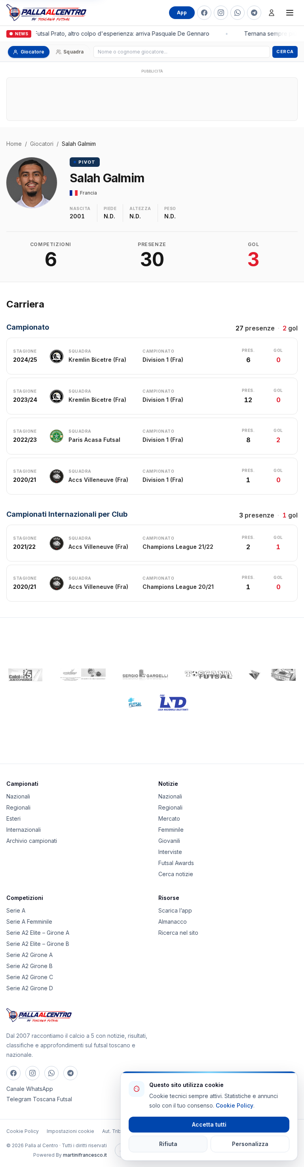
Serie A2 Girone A (29, 954)
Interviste (170, 851)
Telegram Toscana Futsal (39, 1099)
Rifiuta (168, 1143)
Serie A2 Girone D (29, 988)
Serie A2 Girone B (29, 966)
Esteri (13, 818)
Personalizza (250, 1143)
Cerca (285, 51)
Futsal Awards (176, 862)
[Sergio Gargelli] (145, 674)
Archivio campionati (31, 840)
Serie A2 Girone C (29, 977)
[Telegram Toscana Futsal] (254, 13)
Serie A (15, 910)
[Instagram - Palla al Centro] (221, 13)
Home (14, 143)
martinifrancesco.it (85, 1155)
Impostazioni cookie (70, 1131)
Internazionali (23, 829)
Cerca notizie (175, 874)
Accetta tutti (209, 1124)
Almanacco (172, 921)
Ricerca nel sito (178, 932)
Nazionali (18, 796)
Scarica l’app (175, 910)
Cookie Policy (22, 1131)
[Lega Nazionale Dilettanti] (173, 703)
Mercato (169, 818)
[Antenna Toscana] (272, 674)
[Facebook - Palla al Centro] (204, 13)
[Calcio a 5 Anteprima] (25, 674)
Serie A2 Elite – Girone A (37, 932)
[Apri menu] (290, 13)
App (182, 12)
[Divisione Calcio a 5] (129, 703)
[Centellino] (82, 674)
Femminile (171, 829)
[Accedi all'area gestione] (271, 13)
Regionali (18, 807)
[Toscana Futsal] (208, 674)
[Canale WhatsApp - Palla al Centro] (237, 13)
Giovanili (169, 840)
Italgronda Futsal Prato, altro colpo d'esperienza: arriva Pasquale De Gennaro (107, 33)
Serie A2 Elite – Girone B (37, 943)
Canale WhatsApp (29, 1088)
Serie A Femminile (29, 921)
